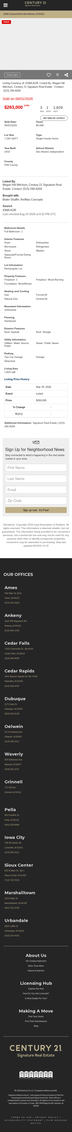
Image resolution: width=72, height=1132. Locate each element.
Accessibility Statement (24, 1120)
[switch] (48, 75)
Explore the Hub (36, 989)
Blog (36, 1026)
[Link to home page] (36, 5)
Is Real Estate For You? (36, 998)
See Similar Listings (54, 118)
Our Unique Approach (36, 961)
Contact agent (12, 75)
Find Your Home (36, 1016)
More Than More (36, 966)
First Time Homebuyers (36, 1021)
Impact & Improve (36, 970)
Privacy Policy (47, 1117)
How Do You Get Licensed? (36, 993)
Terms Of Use (21, 1117)
